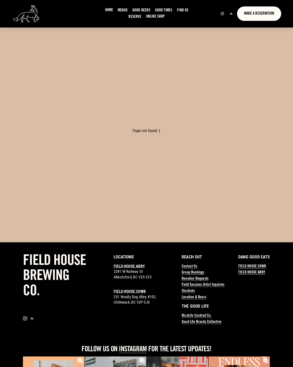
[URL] (231, 14)
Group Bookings (193, 273)
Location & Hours (194, 297)
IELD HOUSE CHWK (253, 267)
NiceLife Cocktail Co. (197, 316)
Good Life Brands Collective (201, 322)
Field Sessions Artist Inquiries (203, 285)
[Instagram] (222, 14)
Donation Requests (195, 279)
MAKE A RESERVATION (259, 14)
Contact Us (189, 267)
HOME (109, 10)
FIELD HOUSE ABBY (251, 273)
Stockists (188, 291)
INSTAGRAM (133, 349)
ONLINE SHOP (155, 17)
